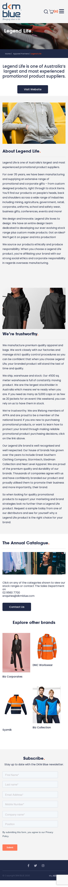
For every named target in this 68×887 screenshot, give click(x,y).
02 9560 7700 (11, 592)
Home (8, 53)
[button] (62, 11)
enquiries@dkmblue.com (18, 596)
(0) (56, 11)
